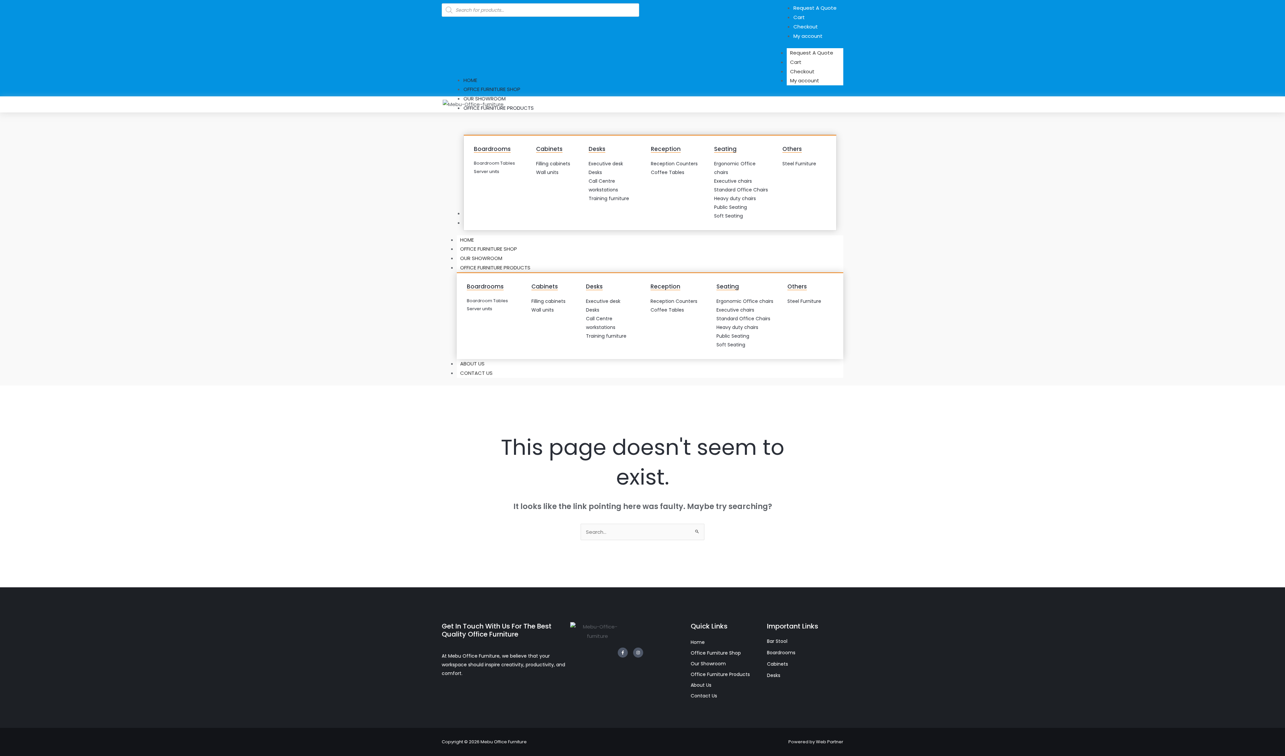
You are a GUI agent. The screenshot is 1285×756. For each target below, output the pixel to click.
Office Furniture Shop (488, 248)
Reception (666, 149)
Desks (597, 149)
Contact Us (476, 372)
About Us (472, 363)
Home (467, 239)
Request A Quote (811, 52)
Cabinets (549, 149)
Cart (795, 62)
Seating (725, 149)
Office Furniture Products (495, 267)
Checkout (802, 71)
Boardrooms (492, 149)
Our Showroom (481, 258)
